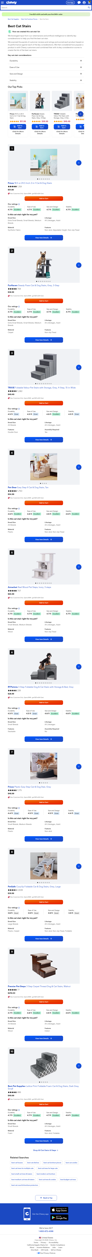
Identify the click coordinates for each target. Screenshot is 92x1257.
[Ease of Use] (46, 67)
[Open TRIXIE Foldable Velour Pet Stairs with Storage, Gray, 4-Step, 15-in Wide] (62, 101)
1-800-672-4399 (46, 1231)
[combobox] (46, 7)
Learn (60, 1247)
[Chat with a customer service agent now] (79, 3)
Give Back (34, 1250)
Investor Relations (43, 1247)
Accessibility (53, 1242)
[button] (44, 162)
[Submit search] (89, 7)
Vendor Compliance (57, 1245)
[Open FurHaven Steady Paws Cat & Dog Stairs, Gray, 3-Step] (40, 101)
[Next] (80, 114)
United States (47, 1238)
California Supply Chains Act (37, 1245)
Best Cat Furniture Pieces (29, 19)
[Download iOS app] (59, 1210)
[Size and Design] (46, 74)
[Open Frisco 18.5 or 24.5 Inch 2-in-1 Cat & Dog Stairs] (18, 101)
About (32, 1247)
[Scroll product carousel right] (78, 163)
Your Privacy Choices (47, 1253)
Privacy (43, 1242)
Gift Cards (44, 1250)
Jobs (54, 1247)
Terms (36, 1242)
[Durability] (46, 61)
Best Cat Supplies (13, 19)
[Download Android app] (59, 1217)
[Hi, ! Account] (85, 2)
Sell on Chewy (56, 1250)
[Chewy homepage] (11, 2)
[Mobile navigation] (2, 2)
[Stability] (46, 80)
